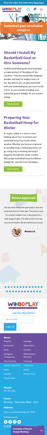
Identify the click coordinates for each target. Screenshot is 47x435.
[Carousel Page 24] (37, 291)
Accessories (9, 345)
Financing (28, 361)
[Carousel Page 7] (23, 287)
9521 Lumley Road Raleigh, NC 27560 (19, 412)
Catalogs (27, 341)
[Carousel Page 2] (8, 287)
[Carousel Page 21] (28, 291)
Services (27, 349)
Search (26, 369)
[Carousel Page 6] (20, 287)
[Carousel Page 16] (13, 291)
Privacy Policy (29, 374)
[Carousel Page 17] (16, 291)
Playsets (7, 341)
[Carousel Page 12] (38, 287)
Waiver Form (29, 345)
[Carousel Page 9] (29, 287)
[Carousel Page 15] (10, 291)
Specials (7, 374)
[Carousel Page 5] (17, 287)
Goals (6, 349)
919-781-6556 (9, 391)
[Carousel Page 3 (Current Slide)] (11, 287)
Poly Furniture (10, 361)
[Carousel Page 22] (31, 291)
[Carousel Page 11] (35, 287)
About (6, 369)
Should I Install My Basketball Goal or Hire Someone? (20, 57)
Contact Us (28, 365)
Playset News (9, 378)
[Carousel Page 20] (25, 291)
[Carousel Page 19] (22, 291)
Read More (13, 104)
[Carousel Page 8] (26, 287)
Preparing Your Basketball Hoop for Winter (21, 122)
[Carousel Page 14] (7, 291)
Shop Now (39, 2)
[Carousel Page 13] (41, 287)
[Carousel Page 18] (19, 291)
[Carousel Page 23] (34, 291)
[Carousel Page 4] (14, 287)
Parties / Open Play (12, 365)
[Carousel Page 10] (32, 287)
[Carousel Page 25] (40, 291)
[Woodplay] (12, 9)
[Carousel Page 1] (5, 287)
